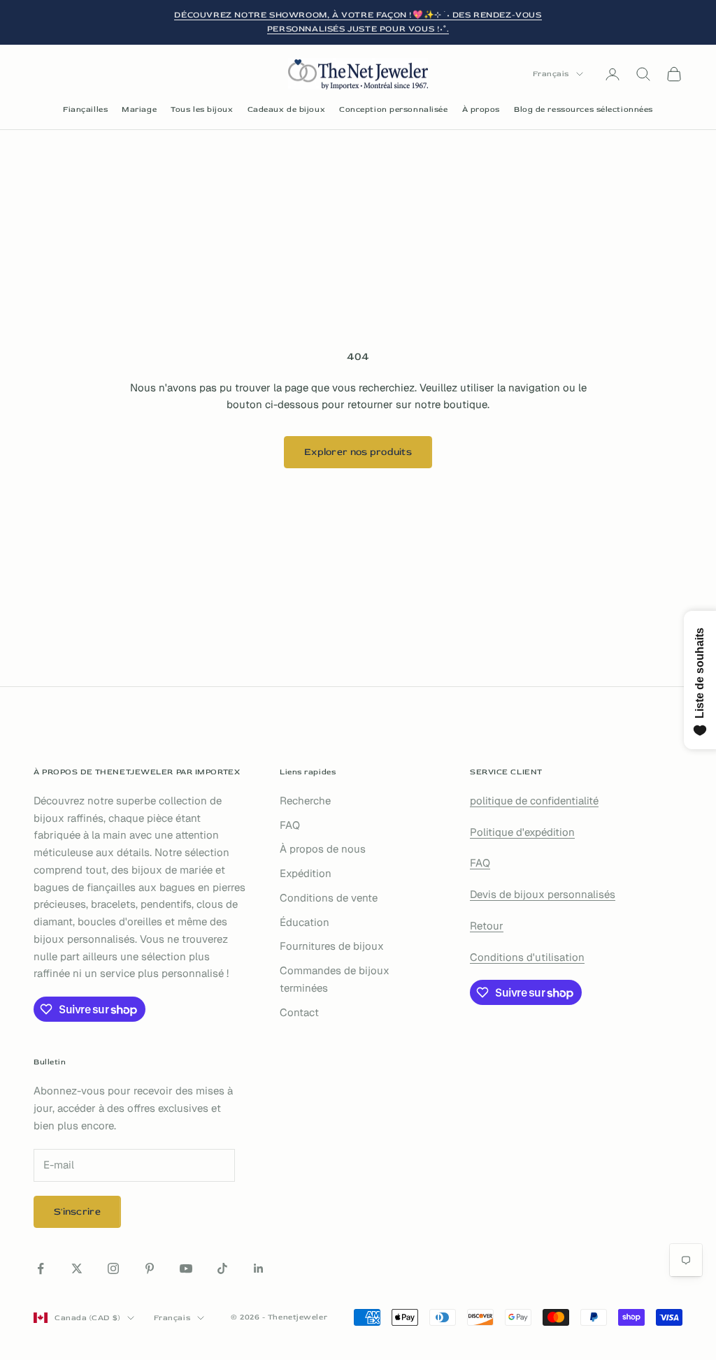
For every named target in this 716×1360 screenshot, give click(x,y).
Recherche (305, 800)
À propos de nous (323, 848)
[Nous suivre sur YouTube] (186, 1268)
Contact (299, 1012)
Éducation (304, 922)
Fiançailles (85, 109)
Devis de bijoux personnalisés (542, 894)
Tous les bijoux (202, 109)
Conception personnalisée (393, 109)
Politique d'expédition (522, 832)
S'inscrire (77, 1211)
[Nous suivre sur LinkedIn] (259, 1268)
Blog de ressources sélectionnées (583, 109)
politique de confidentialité (534, 800)
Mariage (139, 109)
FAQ (290, 825)
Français (551, 73)
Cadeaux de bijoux (287, 109)
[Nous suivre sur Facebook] (41, 1268)
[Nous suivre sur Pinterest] (150, 1268)
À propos (481, 109)
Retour (486, 925)
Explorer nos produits (358, 452)
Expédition (305, 873)
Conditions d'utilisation (527, 957)
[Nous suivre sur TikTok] (222, 1268)
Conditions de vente (329, 897)
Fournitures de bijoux (332, 946)
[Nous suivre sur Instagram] (113, 1268)
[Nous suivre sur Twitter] (77, 1268)
